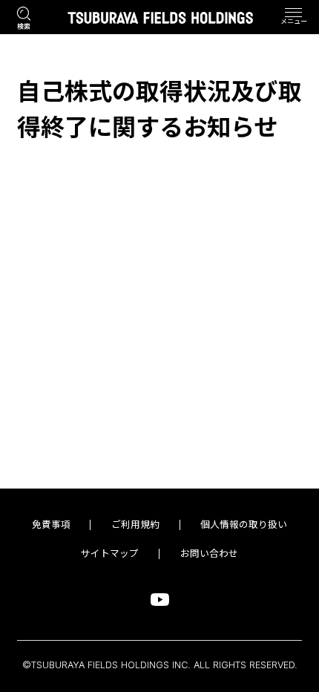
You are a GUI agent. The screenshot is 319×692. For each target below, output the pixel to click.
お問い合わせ (209, 553)
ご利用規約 (135, 524)
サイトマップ (110, 553)
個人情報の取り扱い (243, 524)
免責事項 (51, 524)
